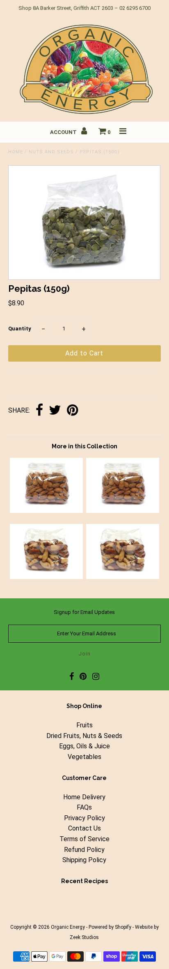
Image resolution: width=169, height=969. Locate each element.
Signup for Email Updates (84, 612)
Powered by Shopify (110, 927)
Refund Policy (84, 850)
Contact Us (84, 828)
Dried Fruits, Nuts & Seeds (84, 736)
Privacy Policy (84, 818)
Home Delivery (84, 797)
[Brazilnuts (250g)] (122, 577)
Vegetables (84, 757)
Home (15, 152)
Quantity (19, 328)
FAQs (84, 807)
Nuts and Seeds (51, 152)
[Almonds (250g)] (122, 510)
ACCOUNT (64, 132)
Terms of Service (84, 839)
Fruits (84, 725)
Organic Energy (68, 927)
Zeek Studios (84, 937)
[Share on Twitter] (55, 411)
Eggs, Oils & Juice (84, 746)
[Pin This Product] (72, 411)
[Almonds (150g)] (46, 510)
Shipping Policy (84, 860)
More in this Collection (84, 446)
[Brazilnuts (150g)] (46, 577)
